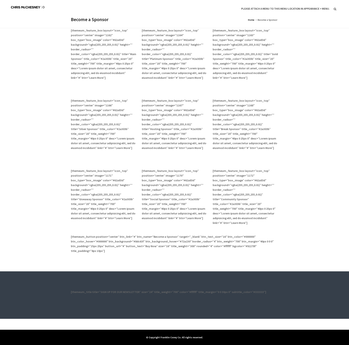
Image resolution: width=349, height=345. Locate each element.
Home (251, 19)
